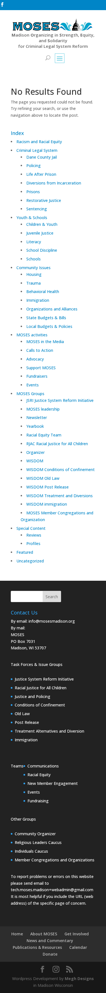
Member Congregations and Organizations (54, 860)
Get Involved (76, 933)
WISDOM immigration (46, 504)
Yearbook (35, 426)
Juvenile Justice (39, 233)
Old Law (22, 713)
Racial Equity (39, 774)
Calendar (78, 947)
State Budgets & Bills (46, 317)
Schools (33, 259)
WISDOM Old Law (42, 478)
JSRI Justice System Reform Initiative (60, 400)
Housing (34, 274)
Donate (50, 954)
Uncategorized (30, 561)
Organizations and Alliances (51, 309)
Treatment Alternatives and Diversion (49, 731)
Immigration (37, 300)
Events (32, 385)
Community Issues (33, 267)
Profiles (33, 543)
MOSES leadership (43, 409)
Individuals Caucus (31, 851)
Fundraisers (36, 376)
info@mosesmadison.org (52, 621)
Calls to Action (39, 350)
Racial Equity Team (43, 435)
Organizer (35, 452)
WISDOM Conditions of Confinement (60, 469)
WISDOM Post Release (47, 487)
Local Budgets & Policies (49, 326)
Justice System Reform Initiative (44, 679)
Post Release (27, 722)
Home (17, 933)
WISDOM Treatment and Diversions (59, 495)
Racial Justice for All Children (40, 687)
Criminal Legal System (36, 150)
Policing (33, 165)
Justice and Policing (32, 696)
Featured (24, 552)
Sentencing (36, 208)
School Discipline (41, 250)
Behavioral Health (42, 291)
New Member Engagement (52, 783)
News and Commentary (50, 940)
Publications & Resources (37, 947)
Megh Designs (79, 978)
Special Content (31, 528)
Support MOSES (41, 367)
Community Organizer (35, 833)
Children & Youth (41, 224)
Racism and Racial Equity (39, 141)
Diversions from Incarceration (53, 183)
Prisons (33, 191)
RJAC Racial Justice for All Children (57, 443)
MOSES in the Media (45, 341)
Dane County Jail (41, 157)
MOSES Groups (30, 393)
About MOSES (43, 933)
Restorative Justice (43, 200)
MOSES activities (31, 334)
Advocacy (35, 359)
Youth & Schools (31, 217)
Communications (43, 766)
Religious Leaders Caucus (38, 842)
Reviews (33, 535)
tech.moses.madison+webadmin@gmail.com (52, 889)
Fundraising (38, 800)
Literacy (33, 241)
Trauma (33, 283)
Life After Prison (41, 174)
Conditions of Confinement (40, 705)
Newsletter (36, 417)
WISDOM (34, 460)
